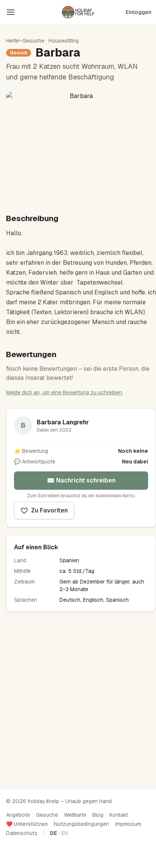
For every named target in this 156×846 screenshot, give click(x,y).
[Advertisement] (78, 697)
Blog (97, 814)
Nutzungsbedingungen (81, 824)
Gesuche (47, 814)
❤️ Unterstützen (27, 824)
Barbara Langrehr (63, 422)
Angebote (18, 814)
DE (53, 833)
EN (64, 833)
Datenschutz (21, 833)
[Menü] (10, 12)
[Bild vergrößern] (78, 146)
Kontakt (118, 814)
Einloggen (138, 12)
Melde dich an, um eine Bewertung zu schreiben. (64, 392)
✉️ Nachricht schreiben (81, 480)
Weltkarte (75, 814)
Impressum (128, 824)
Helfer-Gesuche (25, 40)
